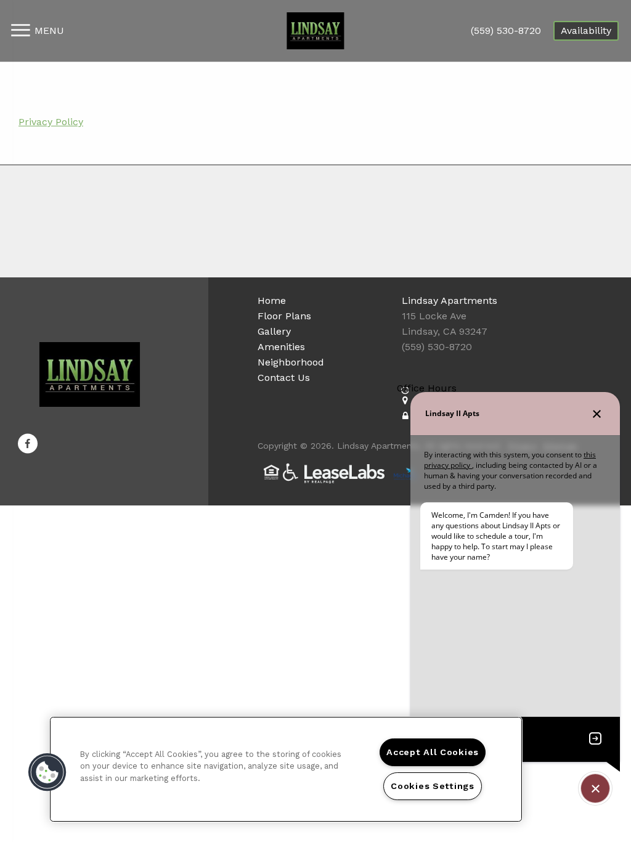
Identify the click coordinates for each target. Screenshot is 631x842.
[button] (28, 443)
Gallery (274, 331)
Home (272, 300)
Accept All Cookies (432, 752)
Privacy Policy (50, 122)
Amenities (281, 347)
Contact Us (284, 377)
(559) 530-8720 (506, 30)
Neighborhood (291, 362)
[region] (286, 769)
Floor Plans (284, 316)
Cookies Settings (432, 786)
